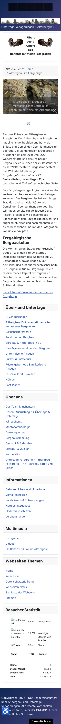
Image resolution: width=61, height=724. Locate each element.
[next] (52, 94)
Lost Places (13, 385)
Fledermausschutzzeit (20, 511)
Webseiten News (16, 587)
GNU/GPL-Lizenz (47, 710)
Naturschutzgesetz (18, 505)
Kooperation (13, 454)
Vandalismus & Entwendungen (25, 500)
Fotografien (13, 538)
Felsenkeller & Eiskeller (20, 374)
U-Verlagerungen (16, 317)
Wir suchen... (14, 421)
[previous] (9, 94)
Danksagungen (15, 432)
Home (9, 570)
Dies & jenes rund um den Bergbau (28, 348)
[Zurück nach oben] (56, 719)
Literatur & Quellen (17, 448)
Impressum (12, 576)
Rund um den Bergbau (20, 337)
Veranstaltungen (16, 516)
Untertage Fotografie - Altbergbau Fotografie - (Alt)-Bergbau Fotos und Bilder (29, 464)
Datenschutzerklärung (20, 581)
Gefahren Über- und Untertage (25, 489)
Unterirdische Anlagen (20, 353)
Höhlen (10, 379)
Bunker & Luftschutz (18, 359)
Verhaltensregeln (16, 494)
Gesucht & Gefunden (19, 443)
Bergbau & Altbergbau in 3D (24, 342)
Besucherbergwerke (18, 331)
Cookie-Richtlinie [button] (41, 721)
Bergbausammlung (17, 438)
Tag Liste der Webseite (20, 592)
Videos (10, 543)
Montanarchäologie (18, 427)
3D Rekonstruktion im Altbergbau (27, 549)
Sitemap (11, 598)
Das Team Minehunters (20, 406)
